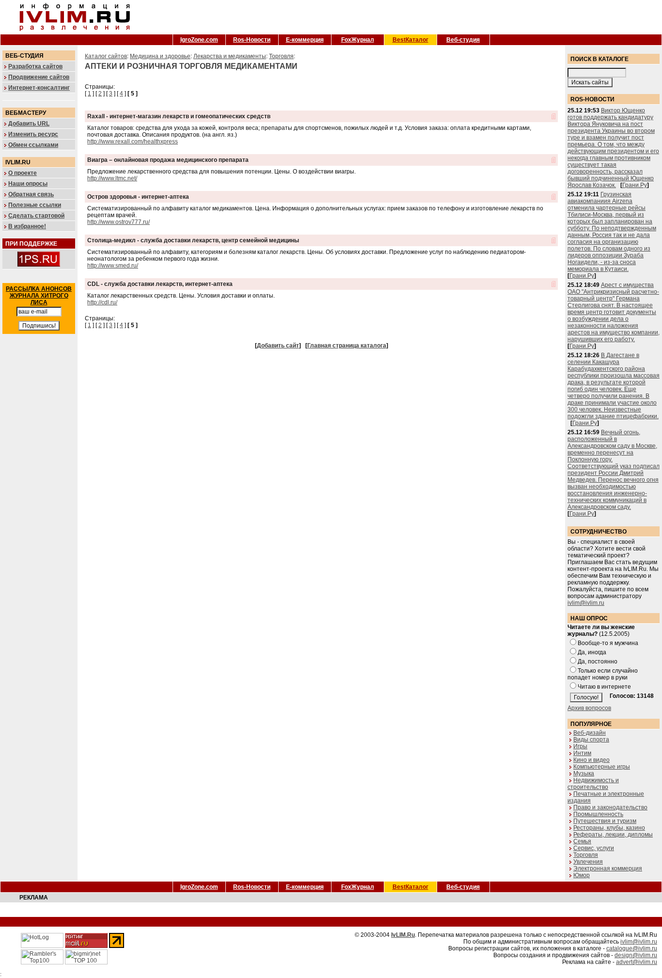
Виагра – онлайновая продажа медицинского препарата (168, 160)
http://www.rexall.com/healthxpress (132, 141)
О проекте (22, 173)
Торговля (281, 56)
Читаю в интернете (604, 686)
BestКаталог (410, 39)
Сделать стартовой (36, 215)
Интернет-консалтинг (39, 87)
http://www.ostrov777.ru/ (118, 222)
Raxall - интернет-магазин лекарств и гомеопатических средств (178, 116)
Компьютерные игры (601, 766)
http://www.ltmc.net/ (112, 178)
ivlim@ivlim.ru (585, 602)
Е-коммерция (305, 39)
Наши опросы (27, 183)
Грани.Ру (634, 185)
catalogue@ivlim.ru (631, 948)
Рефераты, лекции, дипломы (613, 834)
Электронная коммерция (607, 868)
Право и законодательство (610, 807)
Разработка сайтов (35, 66)
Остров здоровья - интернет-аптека (138, 196)
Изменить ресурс (33, 134)
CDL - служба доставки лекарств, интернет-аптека (160, 284)
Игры (580, 746)
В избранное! (27, 226)
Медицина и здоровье (160, 56)
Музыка (583, 773)
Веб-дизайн (589, 732)
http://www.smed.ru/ (112, 265)
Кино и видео (591, 760)
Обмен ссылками (33, 145)
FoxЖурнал (357, 39)
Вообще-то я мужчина (608, 643)
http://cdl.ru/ (102, 302)
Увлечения (588, 861)
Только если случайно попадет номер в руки (602, 674)
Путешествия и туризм (604, 821)
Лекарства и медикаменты (229, 56)
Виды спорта (591, 739)
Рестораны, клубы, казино (609, 827)
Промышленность (598, 814)
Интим (582, 753)
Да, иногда (592, 652)
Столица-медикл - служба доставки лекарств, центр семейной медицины (193, 240)
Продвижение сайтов (38, 77)
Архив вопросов (589, 708)
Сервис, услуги (593, 848)
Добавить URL (28, 123)
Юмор (581, 875)
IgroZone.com (199, 39)
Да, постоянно (597, 661)
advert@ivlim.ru (636, 962)
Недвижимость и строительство (593, 783)
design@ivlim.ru (636, 955)
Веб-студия (463, 39)
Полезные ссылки (34, 205)
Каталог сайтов (106, 56)
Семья (582, 841)
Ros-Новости (251, 39)
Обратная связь (31, 194)
